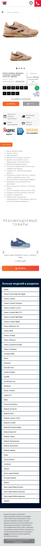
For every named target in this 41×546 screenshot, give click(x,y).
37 (9, 88)
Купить (32, 104)
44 (13, 93)
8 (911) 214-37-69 (37, 3)
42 (4, 93)
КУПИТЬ (12, 104)
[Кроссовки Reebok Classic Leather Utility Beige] (20, 29)
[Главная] (3, 12)
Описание (6, 145)
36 (4, 88)
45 (17, 93)
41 (26, 88)
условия (6, 534)
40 (21, 88)
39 (17, 88)
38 (13, 88)
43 (9, 93)
